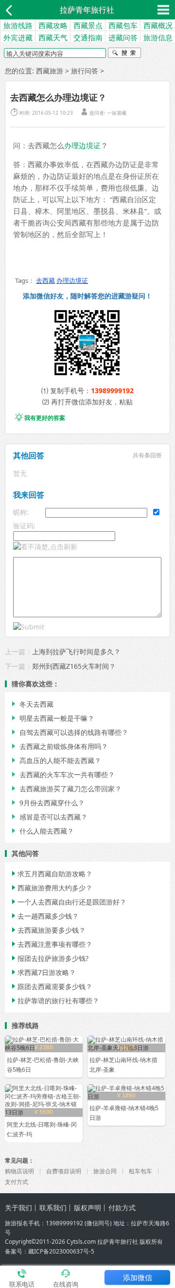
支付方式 (16, 1182)
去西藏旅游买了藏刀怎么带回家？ (66, 788)
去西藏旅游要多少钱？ (48, 930)
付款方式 (122, 1207)
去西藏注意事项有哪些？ (51, 944)
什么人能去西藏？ (42, 830)
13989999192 (112, 390)
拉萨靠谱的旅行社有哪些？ (54, 1000)
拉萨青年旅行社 (87, 9)
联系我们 (53, 1207)
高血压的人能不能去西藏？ (55, 760)
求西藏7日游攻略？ (43, 972)
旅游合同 (105, 1171)
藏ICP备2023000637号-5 (61, 1251)
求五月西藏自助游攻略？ (51, 873)
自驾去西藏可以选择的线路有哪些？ (69, 732)
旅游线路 (18, 25)
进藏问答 (123, 37)
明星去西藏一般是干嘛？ (52, 718)
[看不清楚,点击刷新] (45, 547)
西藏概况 (158, 25)
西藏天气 (53, 37)
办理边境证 (82, 145)
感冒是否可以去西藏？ (49, 816)
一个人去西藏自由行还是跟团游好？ (68, 901)
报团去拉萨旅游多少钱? (49, 958)
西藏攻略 (53, 25)
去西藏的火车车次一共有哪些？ (62, 774)
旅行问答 (84, 70)
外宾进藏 (18, 37)
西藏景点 (88, 25)
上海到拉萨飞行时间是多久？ (76, 651)
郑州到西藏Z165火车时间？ (74, 666)
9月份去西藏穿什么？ (47, 802)
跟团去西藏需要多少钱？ (51, 986)
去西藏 (45, 280)
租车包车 (140, 1171)
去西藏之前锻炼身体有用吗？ (59, 746)
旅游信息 (158, 37)
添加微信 (137, 1277)
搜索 (124, 54)
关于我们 (18, 1207)
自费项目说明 (63, 1171)
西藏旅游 (49, 70)
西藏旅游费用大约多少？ (51, 887)
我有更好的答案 (40, 418)
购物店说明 (19, 1171)
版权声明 (87, 1207)
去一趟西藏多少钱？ (44, 916)
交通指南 (88, 37)
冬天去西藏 (31, 704)
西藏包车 (123, 25)
